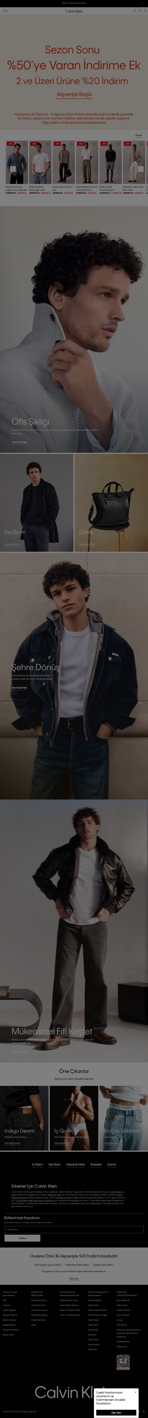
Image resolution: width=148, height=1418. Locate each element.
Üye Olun (116, 1412)
